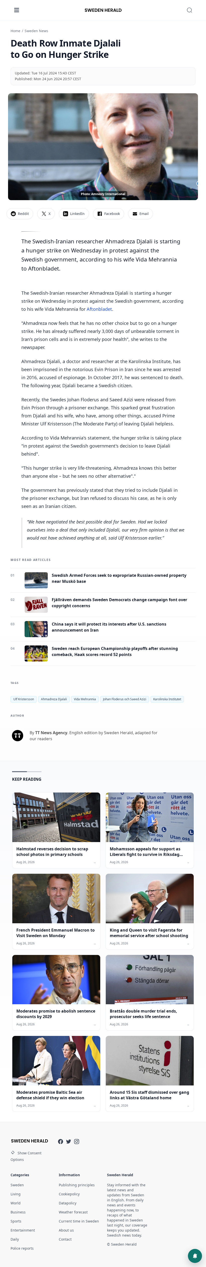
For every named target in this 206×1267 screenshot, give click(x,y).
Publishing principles (77, 1185)
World (16, 1203)
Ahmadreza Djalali (54, 699)
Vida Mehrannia (85, 699)
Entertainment (23, 1230)
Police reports (22, 1248)
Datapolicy (67, 1203)
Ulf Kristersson (23, 699)
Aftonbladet (99, 309)
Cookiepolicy (69, 1194)
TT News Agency (51, 732)
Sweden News (36, 30)
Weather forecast (73, 1212)
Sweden (17, 1185)
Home (15, 30)
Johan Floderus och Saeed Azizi (124, 699)
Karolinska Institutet (167, 699)
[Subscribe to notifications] (195, 1256)
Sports (16, 1221)
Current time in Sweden (79, 1221)
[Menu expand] (17, 10)
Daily (15, 1239)
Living (16, 1194)
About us (66, 1230)
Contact (65, 1239)
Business (18, 1212)
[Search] (189, 10)
